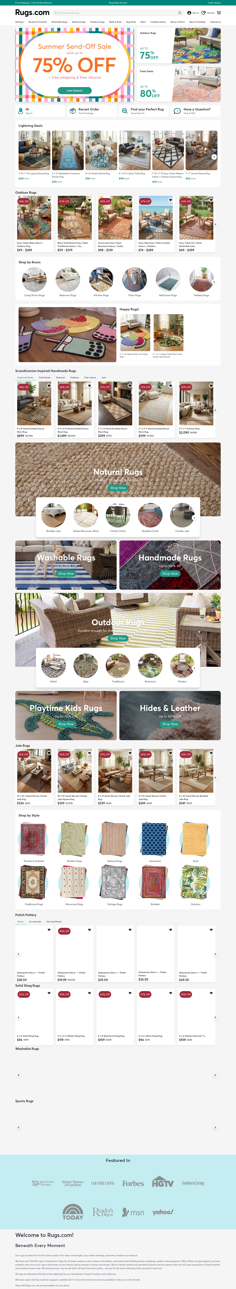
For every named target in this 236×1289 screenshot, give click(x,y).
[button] (214, 157)
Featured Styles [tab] (25, 377)
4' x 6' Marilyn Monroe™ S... (192, 1036)
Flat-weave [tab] (90, 377)
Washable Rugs (59, 21)
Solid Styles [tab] (44, 377)
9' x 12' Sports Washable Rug (31, 1162)
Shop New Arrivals (118, 2)
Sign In (195, 12)
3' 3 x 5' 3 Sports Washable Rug (195, 1162)
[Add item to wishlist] (49, 199)
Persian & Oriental (37, 21)
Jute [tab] (103, 377)
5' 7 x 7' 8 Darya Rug (189, 428)
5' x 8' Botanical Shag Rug (111, 1036)
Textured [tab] (60, 377)
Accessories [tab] (35, 921)
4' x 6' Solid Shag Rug (28, 1036)
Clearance (215, 21)
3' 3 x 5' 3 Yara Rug (107, 1099)
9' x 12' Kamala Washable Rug (153, 1099)
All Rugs (19, 21)
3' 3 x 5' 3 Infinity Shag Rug (71, 1036)
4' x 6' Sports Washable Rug (71, 1162)
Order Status (214, 2)
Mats (143, 21)
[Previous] (18, 224)
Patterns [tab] (74, 377)
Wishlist (211, 12)
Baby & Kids (115, 21)
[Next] (215, 224)
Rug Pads (131, 21)
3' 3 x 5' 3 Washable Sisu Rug (193, 1099)
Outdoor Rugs (97, 21)
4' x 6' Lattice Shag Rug (150, 1036)
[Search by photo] (56, 12)
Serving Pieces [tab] (54, 921)
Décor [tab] (20, 921)
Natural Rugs (78, 21)
